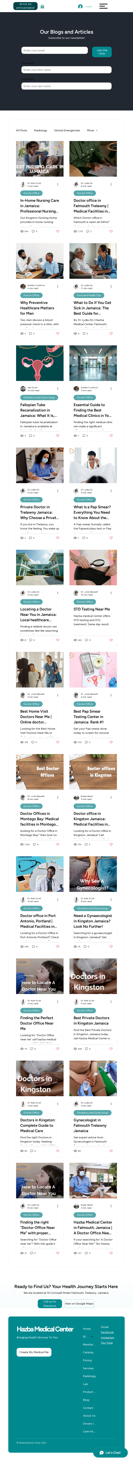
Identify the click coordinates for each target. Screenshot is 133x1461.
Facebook (107, 1332)
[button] (42, 6)
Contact (88, 1407)
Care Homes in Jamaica (90, 1431)
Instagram (107, 1337)
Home (87, 1328)
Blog (86, 1399)
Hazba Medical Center (45, 1329)
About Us (89, 1415)
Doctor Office (31, 193)
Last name (28, 79)
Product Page (90, 1392)
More (90, 130)
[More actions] (59, 184)
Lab (85, 1384)
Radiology (40, 130)
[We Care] (92, 1337)
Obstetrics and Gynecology (39, 397)
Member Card (90, 1344)
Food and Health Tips (89, 295)
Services (88, 1368)
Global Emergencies (67, 130)
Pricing (87, 1360)
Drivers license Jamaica (90, 1423)
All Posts (21, 130)
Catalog (88, 1352)
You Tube (107, 1342)
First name (28, 63)
